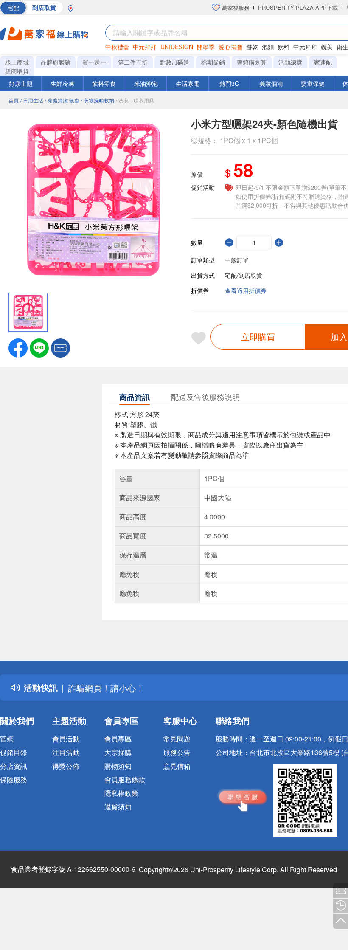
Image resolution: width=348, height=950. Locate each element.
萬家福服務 (235, 7)
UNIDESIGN (176, 46)
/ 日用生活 (31, 100)
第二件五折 (133, 62)
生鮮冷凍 (62, 83)
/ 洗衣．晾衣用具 (135, 100)
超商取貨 (17, 71)
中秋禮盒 (117, 46)
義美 (327, 46)
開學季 (206, 46)
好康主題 (21, 83)
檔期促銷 (213, 62)
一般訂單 (237, 260)
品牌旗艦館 (55, 62)
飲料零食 (104, 83)
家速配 (323, 62)
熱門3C (229, 83)
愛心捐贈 (230, 46)
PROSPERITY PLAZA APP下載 (298, 7)
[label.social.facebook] (18, 347)
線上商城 (17, 62)
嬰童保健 (313, 83)
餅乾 (252, 46)
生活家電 (187, 83)
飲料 (283, 46)
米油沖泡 (146, 83)
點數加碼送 (174, 62)
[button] (60, 347)
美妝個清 (271, 83)
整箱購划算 (252, 62)
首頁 (13, 100)
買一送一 (94, 62)
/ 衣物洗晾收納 (97, 100)
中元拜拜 (145, 46)
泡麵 (268, 46)
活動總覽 (290, 62)
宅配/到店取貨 (243, 275)
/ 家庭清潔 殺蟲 (62, 100)
